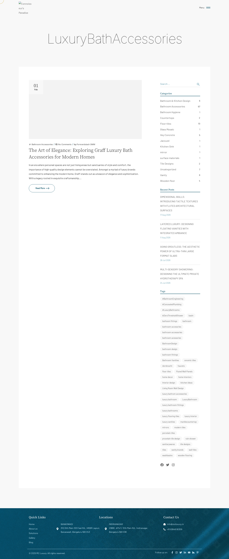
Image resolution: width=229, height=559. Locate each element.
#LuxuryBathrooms (170, 310)
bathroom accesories (171, 326)
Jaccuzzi (164, 140)
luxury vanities (168, 422)
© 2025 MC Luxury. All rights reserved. (47, 553)
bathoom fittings (169, 321)
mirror (163, 152)
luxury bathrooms (170, 410)
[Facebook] (162, 465)
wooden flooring (185, 455)
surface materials (169, 157)
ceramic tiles (190, 360)
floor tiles (166, 371)
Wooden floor (167, 180)
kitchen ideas (186, 382)
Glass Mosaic (167, 129)
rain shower (191, 438)
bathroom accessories (172, 332)
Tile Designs (167, 163)
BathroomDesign (169, 343)
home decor (167, 377)
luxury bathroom (169, 399)
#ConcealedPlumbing (171, 304)
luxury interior (191, 416)
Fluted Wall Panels (184, 371)
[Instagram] (173, 465)
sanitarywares (168, 444)
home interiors (184, 377)
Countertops (167, 117)
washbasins (167, 455)
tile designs (185, 444)
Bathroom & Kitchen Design (175, 100)
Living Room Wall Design (173, 388)
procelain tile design (171, 438)
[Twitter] (167, 465)
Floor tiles (165, 123)
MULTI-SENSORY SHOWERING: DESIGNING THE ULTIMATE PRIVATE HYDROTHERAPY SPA (179, 274)
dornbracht (167, 366)
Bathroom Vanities (170, 360)
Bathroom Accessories (172, 106)
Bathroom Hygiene (170, 112)
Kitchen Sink (167, 146)
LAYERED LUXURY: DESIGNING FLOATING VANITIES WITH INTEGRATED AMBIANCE (177, 228)
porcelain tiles (168, 433)
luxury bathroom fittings (173, 405)
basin (191, 315)
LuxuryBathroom (189, 399)
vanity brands (177, 450)
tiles (164, 450)
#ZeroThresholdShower (172, 315)
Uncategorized (168, 169)
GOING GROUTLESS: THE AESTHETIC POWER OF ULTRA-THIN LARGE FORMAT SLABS (180, 251)
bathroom (187, 321)
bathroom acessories (171, 338)
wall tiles (192, 450)
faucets (181, 366)
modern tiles (179, 427)
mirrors (165, 427)
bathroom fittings (170, 354)
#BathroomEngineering (172, 299)
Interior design (168, 382)
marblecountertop (188, 422)
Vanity (163, 175)
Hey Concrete (167, 134)
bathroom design (169, 349)
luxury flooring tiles (170, 416)
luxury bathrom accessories (174, 394)
